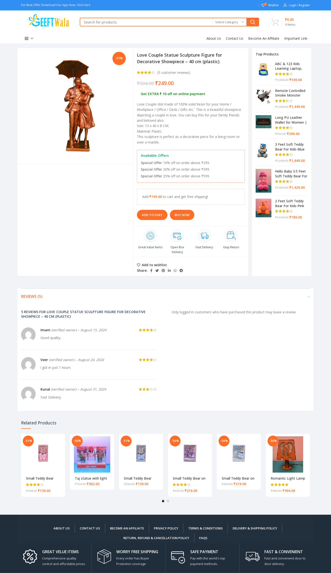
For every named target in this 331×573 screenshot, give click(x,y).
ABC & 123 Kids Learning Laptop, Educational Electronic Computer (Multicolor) (291, 66)
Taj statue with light (91, 478)
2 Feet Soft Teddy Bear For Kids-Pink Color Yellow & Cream (289, 203)
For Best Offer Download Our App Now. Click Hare (56, 5)
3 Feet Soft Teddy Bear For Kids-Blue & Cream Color (290, 146)
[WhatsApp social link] (175, 270)
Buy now (182, 215)
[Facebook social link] (151, 270)
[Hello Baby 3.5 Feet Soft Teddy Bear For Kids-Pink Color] (263, 181)
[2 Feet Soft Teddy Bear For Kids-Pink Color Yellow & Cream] (263, 209)
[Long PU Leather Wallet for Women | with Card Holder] (263, 125)
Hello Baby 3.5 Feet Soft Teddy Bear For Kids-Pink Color (291, 173)
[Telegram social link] (181, 270)
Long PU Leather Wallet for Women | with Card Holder (291, 119)
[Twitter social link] (157, 270)
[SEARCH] (252, 22)
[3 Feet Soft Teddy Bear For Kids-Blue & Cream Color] (263, 152)
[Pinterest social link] (163, 270)
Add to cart (152, 215)
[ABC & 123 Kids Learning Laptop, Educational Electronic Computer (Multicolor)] (263, 71)
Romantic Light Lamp (288, 478)
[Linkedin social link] (169, 270)
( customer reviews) (173, 72)
